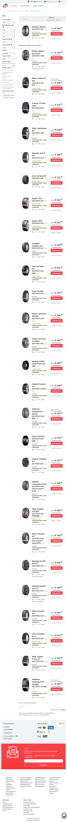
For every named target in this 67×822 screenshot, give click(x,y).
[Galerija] (59, 19)
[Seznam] (56, 19)
